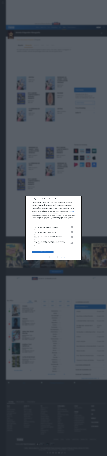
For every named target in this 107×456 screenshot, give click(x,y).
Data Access (53, 257)
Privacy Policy (62, 257)
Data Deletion (45, 257)
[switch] (71, 227)
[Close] (78, 199)
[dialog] (53, 228)
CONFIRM (43, 251)
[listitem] (53, 224)
